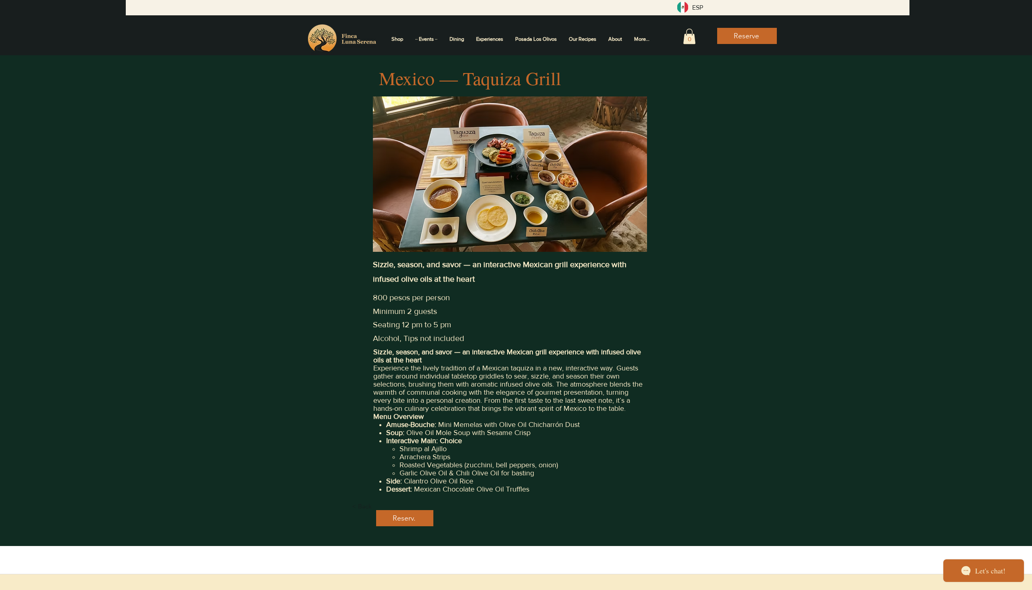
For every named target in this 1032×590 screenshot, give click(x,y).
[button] (689, 36)
